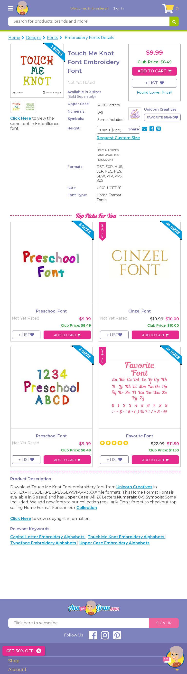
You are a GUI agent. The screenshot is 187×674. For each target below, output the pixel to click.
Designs (33, 37)
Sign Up (164, 623)
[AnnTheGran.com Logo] (22, 8)
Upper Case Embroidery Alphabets (114, 543)
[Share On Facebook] (152, 129)
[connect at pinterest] (117, 637)
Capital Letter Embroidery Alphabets (47, 537)
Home (14, 37)
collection (86, 507)
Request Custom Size (118, 138)
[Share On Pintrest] (158, 129)
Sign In (118, 8)
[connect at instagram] (105, 637)
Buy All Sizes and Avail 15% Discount (108, 154)
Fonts (52, 37)
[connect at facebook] (93, 637)
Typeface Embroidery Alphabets (43, 543)
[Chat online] (174, 658)
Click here (21, 118)
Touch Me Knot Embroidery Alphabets (126, 537)
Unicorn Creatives (134, 487)
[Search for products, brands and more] (174, 21)
